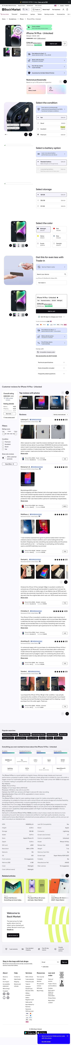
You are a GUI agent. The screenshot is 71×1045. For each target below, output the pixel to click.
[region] (46, 90)
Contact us (17, 977)
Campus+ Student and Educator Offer (30, 988)
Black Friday (40, 990)
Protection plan (30, 981)
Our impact (6, 981)
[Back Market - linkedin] (8, 997)
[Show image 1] (5, 134)
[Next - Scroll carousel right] (65, 81)
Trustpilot (5, 991)
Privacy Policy (52, 998)
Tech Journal (40, 977)
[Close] (69, 2)
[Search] (23, 9)
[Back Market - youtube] (4, 997)
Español (67, 5)
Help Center (17, 979)
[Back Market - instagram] (4, 993)
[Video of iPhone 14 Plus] (16, 52)
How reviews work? (10, 417)
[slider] (3, 434)
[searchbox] (27, 9)
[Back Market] (11, 9)
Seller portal (29, 1002)
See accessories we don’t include (46, 356)
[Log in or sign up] (63, 9)
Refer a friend (29, 977)
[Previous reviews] (62, 713)
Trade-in (28, 984)
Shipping (16, 981)
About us (5, 977)
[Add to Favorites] (65, 44)
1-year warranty (30, 979)
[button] (18, 30)
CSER (48, 321)
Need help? (46, 9)
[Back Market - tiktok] (8, 993)
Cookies (50, 988)
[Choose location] (57, 5)
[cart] (67, 9)
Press (4, 979)
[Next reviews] (67, 713)
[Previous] (10, 245)
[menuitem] (24, 14)
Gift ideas (39, 988)
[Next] (26, 245)
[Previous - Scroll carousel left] (60, 81)
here (23, 819)
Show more (24, 453)
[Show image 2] (6, 134)
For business (56, 9)
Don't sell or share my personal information (51, 993)
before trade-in (37, 43)
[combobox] (51, 274)
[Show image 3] (22, 245)
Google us (10, 929)
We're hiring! (6, 988)
